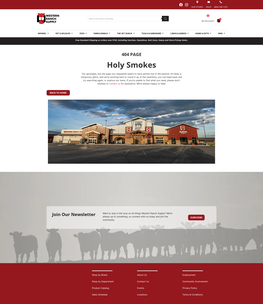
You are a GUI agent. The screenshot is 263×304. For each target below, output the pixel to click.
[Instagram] (187, 5)
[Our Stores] (197, 2)
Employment (188, 275)
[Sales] (209, 2)
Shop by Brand (99, 275)
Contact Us (143, 281)
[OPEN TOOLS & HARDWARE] (163, 33)
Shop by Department (103, 281)
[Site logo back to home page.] (48, 18)
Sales (208, 7)
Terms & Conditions (192, 294)
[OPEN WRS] (224, 33)
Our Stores (197, 7)
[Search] (165, 18)
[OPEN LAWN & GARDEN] (188, 33)
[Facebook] (181, 5)
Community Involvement (195, 281)
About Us (142, 275)
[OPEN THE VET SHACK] (134, 33)
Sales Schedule (100, 294)
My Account (208, 21)
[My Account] (208, 15)
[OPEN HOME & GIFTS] (210, 33)
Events (140, 288)
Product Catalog (100, 288)
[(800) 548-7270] (221, 2)
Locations (142, 294)
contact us (114, 83)
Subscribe (196, 217)
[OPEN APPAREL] (48, 33)
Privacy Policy (189, 288)
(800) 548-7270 (220, 7)
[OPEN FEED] (86, 33)
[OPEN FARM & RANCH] (109, 33)
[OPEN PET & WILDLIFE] (72, 33)
